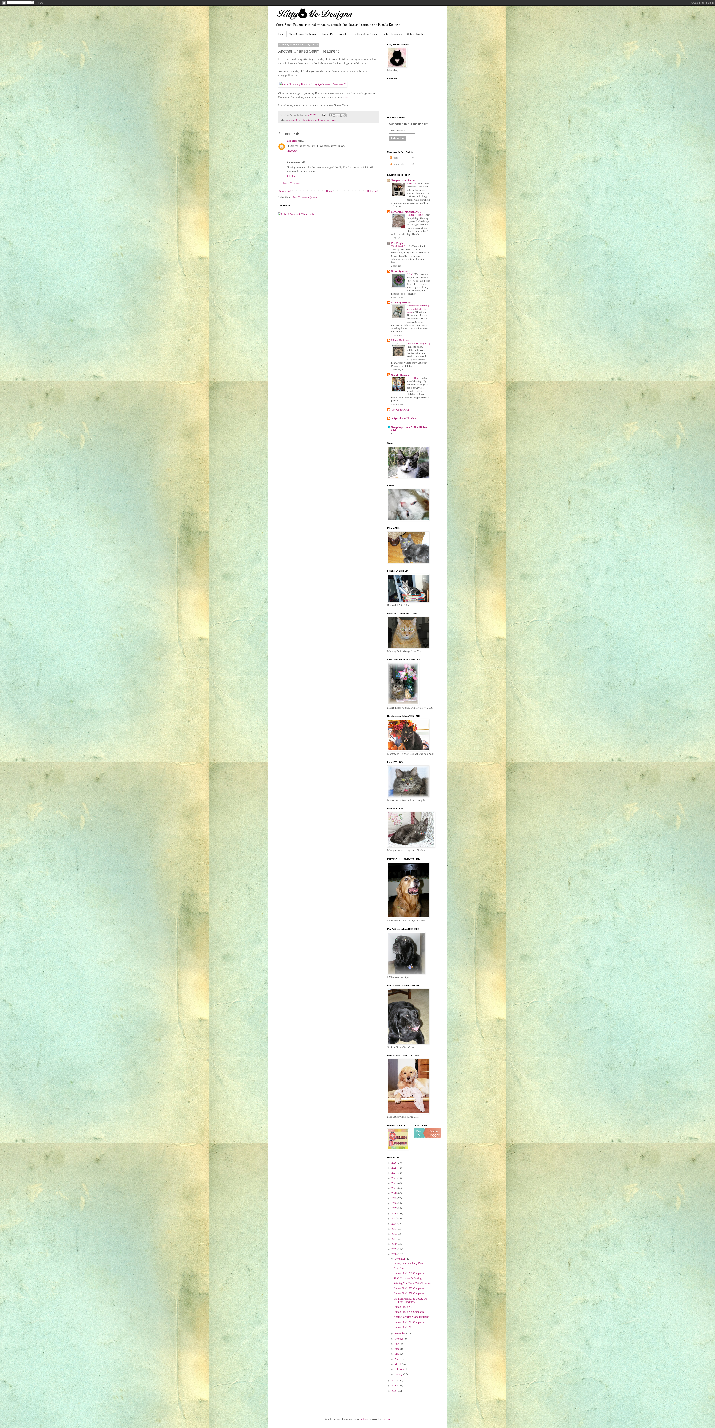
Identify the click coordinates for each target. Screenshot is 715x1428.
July (397, 1343)
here (345, 97)
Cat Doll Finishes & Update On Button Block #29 (410, 1300)
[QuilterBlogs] (427, 1136)
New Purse (399, 1268)
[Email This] (330, 115)
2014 (394, 1223)
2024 (394, 1172)
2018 (394, 1203)
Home (281, 34)
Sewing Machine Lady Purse (409, 1263)
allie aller (292, 141)
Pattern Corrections (392, 34)
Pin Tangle (397, 243)
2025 (394, 1167)
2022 (394, 1183)
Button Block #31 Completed (409, 1273)
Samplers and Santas (403, 180)
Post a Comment (291, 183)
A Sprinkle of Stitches (403, 418)
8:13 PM (291, 176)
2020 (394, 1193)
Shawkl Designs (400, 375)
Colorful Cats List (416, 34)
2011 (394, 1239)
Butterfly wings (399, 271)
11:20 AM (292, 150)
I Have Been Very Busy (418, 343)
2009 (394, 1249)
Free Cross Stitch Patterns (365, 34)
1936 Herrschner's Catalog (408, 1278)
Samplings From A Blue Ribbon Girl (409, 428)
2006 (394, 1385)
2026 (394, 1162)
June (397, 1348)
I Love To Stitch (400, 340)
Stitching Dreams (401, 302)
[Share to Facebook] (341, 115)
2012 (394, 1233)
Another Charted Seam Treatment (411, 1317)
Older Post (372, 191)
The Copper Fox (400, 409)
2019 (394, 1198)
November (400, 1333)
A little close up (415, 214)
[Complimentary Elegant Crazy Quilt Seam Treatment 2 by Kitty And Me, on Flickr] (312, 84)
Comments (398, 164)
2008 (394, 1254)
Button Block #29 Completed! (409, 1293)
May (397, 1353)
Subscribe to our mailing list (408, 123)
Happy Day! (413, 378)
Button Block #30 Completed (409, 1288)
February (400, 1369)
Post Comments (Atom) (305, 197)
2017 (394, 1208)
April (398, 1359)
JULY (410, 274)
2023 (394, 1178)
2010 (394, 1244)
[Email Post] (323, 115)
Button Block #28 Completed (409, 1311)
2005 (394, 1390)
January (399, 1374)
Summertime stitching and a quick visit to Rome (418, 309)
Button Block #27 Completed (409, 1322)
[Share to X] (337, 115)
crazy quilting (294, 120)
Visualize (412, 183)
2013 (394, 1228)
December (400, 1258)
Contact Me (327, 34)
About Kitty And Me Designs (303, 34)
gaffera (363, 1419)
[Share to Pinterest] (345, 115)
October (399, 1338)
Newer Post (285, 191)
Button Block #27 (403, 1327)
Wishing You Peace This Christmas (412, 1283)
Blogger (386, 1419)
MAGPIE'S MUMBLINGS (406, 212)
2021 (394, 1188)
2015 (394, 1218)
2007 (394, 1380)
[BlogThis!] (334, 115)
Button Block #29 (403, 1306)
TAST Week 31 (399, 246)
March (398, 1364)
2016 (394, 1213)
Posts (395, 157)
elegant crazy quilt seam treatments (319, 120)
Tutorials (342, 34)
